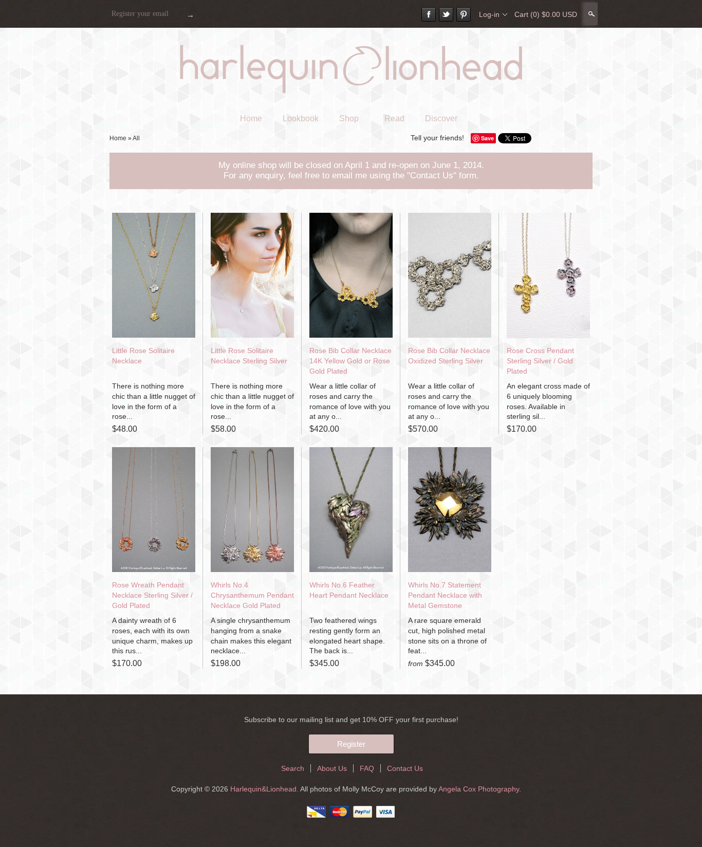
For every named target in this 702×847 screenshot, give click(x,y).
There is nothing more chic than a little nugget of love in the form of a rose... (153, 401)
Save (487, 138)
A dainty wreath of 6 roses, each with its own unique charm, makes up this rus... (152, 635)
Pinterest (463, 14)
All (136, 138)
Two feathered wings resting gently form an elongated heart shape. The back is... (347, 635)
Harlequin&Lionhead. (265, 789)
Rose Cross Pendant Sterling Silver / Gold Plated (540, 360)
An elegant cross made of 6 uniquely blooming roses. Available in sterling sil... (548, 401)
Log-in (489, 14)
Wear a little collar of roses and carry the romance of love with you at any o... (350, 401)
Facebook (428, 14)
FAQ (367, 768)
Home (251, 118)
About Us (332, 768)
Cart (545, 14)
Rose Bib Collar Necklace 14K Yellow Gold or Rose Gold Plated (350, 360)
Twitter (446, 14)
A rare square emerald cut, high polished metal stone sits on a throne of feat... (447, 635)
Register (351, 744)
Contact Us (405, 768)
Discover (441, 118)
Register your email (140, 13)
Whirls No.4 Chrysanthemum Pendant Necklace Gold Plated (252, 595)
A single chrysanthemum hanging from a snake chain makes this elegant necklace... (251, 635)
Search (590, 14)
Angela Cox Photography (478, 789)
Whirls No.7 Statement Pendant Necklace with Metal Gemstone (445, 595)
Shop (349, 118)
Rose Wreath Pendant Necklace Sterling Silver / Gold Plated (152, 595)
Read (394, 118)
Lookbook (301, 118)
